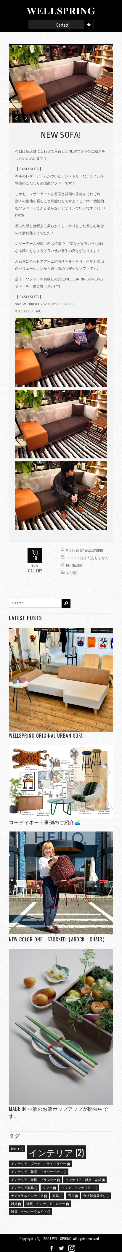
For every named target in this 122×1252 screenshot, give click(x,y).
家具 (57, 1195)
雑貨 (16, 1203)
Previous (16, 118)
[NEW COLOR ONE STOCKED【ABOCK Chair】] (61, 884)
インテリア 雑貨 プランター (35, 1179)
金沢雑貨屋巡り (96, 1195)
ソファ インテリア (79, 1187)
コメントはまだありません (87, 557)
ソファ (49, 1187)
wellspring (94, 550)
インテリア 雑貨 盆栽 (85, 1179)
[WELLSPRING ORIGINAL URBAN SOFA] (61, 680)
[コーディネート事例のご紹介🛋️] (61, 781)
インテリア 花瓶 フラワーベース (38, 1171)
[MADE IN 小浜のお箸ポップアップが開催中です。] (61, 1027)
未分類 (71, 572)
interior (17, 1148)
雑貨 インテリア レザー (47, 1203)
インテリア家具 (24, 1187)
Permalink (74, 565)
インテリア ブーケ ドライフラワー (40, 1163)
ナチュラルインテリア (29, 1195)
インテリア (56, 1152)
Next (25, 118)
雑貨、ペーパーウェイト (30, 1211)
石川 (73, 1195)
